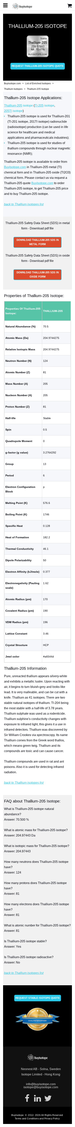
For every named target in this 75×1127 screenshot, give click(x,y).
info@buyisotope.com (41, 1084)
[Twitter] (48, 1099)
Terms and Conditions (27, 1118)
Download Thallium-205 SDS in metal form (38, 242)
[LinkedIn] (37, 1099)
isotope (18, 105)
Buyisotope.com (12, 83)
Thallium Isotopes (13, 89)
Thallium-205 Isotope (38, 89)
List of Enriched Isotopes (38, 83)
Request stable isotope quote (37, 998)
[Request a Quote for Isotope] (69, 5)
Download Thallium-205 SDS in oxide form (38, 274)
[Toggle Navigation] (5, 5)
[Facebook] (27, 1099)
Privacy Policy (52, 1118)
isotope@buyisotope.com (40, 1087)
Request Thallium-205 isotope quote (38, 66)
